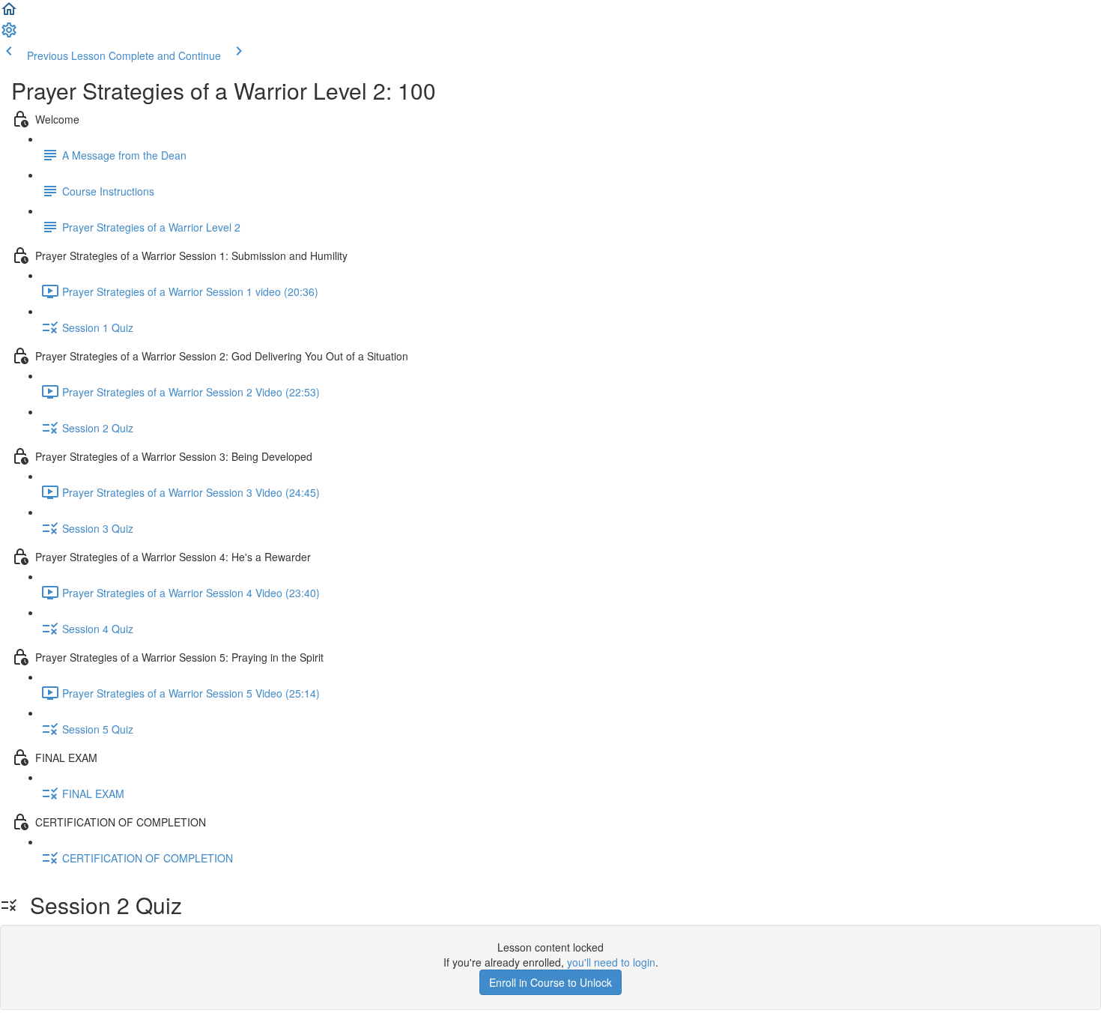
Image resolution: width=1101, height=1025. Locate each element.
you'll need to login (611, 962)
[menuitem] (9, 34)
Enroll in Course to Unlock (550, 982)
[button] (9, 13)
